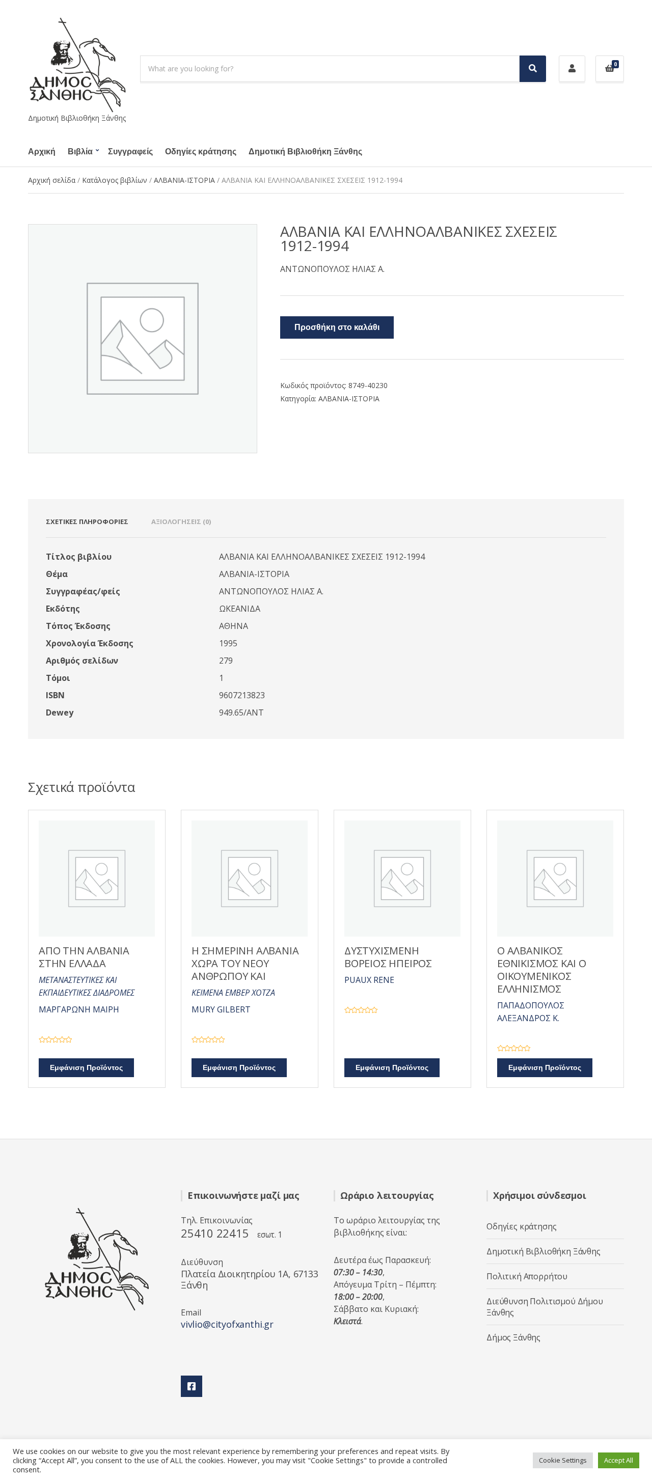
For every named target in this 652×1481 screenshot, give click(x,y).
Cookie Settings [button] (563, 1460)
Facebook (191, 1386)
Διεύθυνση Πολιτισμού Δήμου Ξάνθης (544, 1307)
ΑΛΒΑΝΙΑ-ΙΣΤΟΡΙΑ (184, 180)
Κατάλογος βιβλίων (114, 180)
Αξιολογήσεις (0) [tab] (181, 521)
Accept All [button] (618, 1460)
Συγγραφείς (130, 151)
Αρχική (42, 151)
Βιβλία (80, 151)
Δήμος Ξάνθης (513, 1337)
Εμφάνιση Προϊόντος (86, 1068)
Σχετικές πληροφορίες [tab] (87, 521)
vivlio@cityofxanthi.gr (227, 1324)
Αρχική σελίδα (51, 180)
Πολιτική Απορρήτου (526, 1276)
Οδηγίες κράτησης (200, 151)
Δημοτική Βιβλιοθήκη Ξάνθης (305, 151)
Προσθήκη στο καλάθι (336, 327)
